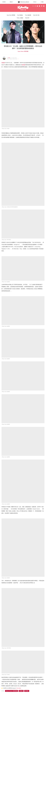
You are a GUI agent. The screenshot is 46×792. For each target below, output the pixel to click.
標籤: (3, 691)
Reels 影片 (27, 17)
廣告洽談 (34, 1)
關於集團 (4, 1)
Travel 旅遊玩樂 (28, 15)
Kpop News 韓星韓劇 (11, 15)
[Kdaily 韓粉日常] (23, 8)
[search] (33, 6)
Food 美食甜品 (20, 15)
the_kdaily (18, 688)
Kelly (9, 57)
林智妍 (23, 64)
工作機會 (42, 1)
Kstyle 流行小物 (36, 15)
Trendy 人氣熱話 (20, 17)
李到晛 (3, 62)
